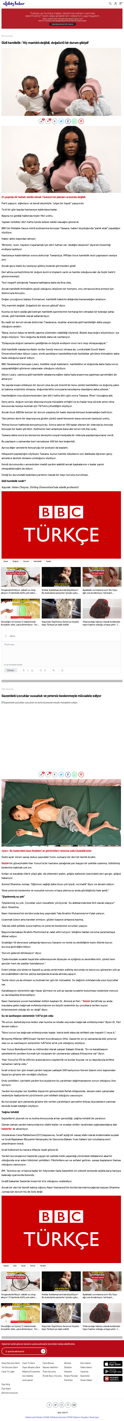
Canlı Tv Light (8, 1371)
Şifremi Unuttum (10, 1392)
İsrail (23, 1265)
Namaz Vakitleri (50, 1367)
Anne (5, 561)
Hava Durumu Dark (11, 1363)
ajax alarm (62, 1412)
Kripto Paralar (71, 1375)
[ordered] (41, 670)
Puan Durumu (49, 1371)
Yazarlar (84, 1371)
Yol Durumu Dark (10, 1367)
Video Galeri (86, 1367)
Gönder (10, 670)
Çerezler (62, 1417)
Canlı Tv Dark (28, 1363)
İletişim (39, 1417)
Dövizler (68, 1367)
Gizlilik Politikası (51, 1417)
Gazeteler (85, 1375)
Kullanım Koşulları (81, 1417)
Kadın (48, 561)
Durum (26, 561)
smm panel (27, 1380)
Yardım (43, 1265)
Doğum (16, 561)
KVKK (69, 1417)
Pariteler (68, 1380)
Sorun (32, 1265)
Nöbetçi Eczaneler (31, 1371)
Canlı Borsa (48, 1363)
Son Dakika (27, 1375)
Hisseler (68, 1371)
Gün (15, 1265)
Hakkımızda (30, 1417)
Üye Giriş (6, 1384)
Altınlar (67, 1363)
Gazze (6, 1265)
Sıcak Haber (86, 1380)
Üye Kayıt (6, 1388)
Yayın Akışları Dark (31, 1367)
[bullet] (45, 670)
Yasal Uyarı (94, 1417)
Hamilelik (38, 561)
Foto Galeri (85, 1363)
